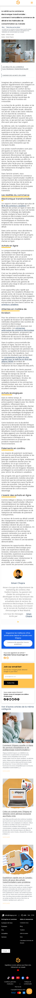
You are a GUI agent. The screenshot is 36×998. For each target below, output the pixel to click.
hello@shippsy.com (11, 915)
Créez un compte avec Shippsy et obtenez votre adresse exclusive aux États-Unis (17, 813)
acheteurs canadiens (9, 304)
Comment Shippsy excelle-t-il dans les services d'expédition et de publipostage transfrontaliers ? (18, 747)
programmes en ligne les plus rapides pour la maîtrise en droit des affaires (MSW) (16, 359)
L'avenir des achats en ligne (14, 75)
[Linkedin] (18, 622)
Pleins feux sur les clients (13, 27)
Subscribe (10, 683)
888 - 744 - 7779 (29, 915)
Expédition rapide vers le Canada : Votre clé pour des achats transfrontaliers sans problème (18, 880)
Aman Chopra (29, 615)
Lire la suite (6, 771)
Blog (3, 27)
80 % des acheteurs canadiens (13, 206)
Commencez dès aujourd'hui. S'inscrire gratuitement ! (18, 643)
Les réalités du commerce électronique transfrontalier (15, 68)
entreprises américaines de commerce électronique (17, 329)
